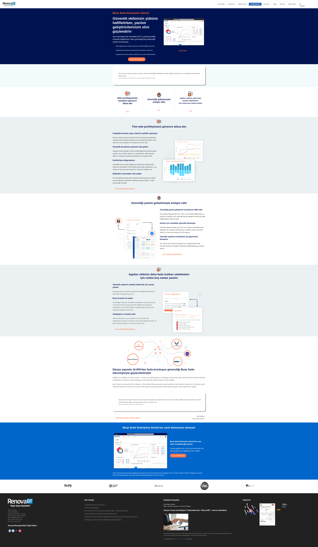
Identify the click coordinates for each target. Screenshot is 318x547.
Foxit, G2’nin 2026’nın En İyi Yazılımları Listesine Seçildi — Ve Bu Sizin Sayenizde (106, 510)
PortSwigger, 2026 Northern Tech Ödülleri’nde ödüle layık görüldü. (102, 519)
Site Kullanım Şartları (169, 504)
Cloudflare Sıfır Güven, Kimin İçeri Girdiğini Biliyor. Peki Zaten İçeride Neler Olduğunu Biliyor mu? (111, 516)
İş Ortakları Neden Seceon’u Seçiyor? (94, 504)
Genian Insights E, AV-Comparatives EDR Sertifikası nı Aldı (100, 513)
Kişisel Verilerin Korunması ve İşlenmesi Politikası (177, 506)
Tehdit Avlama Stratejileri (91, 507)
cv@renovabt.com (180, 539)
